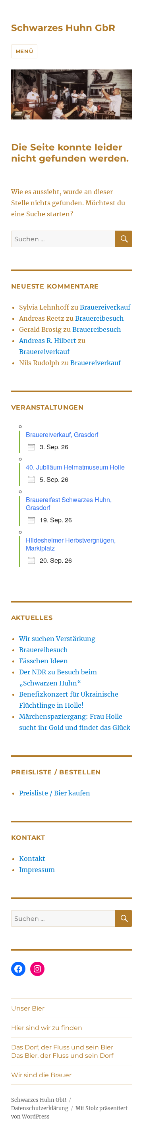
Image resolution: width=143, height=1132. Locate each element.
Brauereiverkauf (105, 307)
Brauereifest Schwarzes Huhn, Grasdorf (69, 503)
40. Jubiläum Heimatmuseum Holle (75, 467)
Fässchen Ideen (43, 661)
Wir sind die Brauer (41, 1075)
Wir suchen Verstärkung (57, 639)
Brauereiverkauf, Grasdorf (62, 434)
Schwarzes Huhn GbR (63, 27)
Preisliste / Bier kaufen (54, 793)
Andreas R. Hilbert (47, 341)
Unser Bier (27, 1008)
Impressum (37, 870)
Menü (24, 51)
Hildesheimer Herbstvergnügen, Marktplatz (71, 544)
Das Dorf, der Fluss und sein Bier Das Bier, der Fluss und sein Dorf (62, 1051)
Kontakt (32, 858)
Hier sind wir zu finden (46, 1028)
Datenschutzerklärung (39, 1108)
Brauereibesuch (99, 318)
